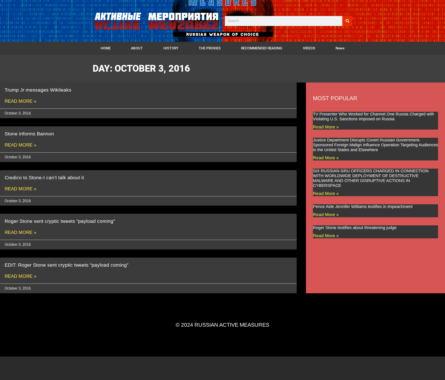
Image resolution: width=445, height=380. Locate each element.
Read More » (20, 101)
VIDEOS (309, 48)
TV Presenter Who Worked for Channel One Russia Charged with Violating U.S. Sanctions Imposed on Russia (373, 116)
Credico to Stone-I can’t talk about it (44, 177)
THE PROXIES (210, 48)
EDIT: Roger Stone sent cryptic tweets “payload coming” (66, 265)
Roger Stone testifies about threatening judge (355, 227)
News (340, 48)
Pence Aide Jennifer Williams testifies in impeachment (363, 206)
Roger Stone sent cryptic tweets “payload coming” (60, 221)
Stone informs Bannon (29, 133)
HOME (106, 48)
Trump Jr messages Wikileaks (38, 90)
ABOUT (137, 48)
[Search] (347, 21)
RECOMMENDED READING (261, 48)
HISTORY (170, 48)
